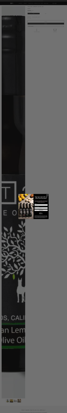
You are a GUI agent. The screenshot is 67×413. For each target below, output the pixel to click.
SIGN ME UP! (41, 210)
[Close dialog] (47, 195)
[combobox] (36, 208)
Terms (44, 217)
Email (35, 203)
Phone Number (37, 206)
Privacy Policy (42, 217)
